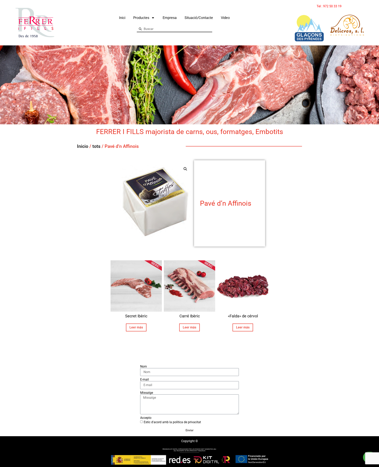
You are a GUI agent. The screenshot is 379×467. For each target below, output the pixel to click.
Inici (122, 18)
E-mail (144, 379)
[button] (185, 169)
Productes (141, 18)
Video (225, 18)
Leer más (136, 327)
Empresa (170, 18)
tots (96, 146)
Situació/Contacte (199, 18)
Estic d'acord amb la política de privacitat (172, 422)
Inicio (82, 146)
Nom (143, 366)
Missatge (146, 392)
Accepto (145, 417)
